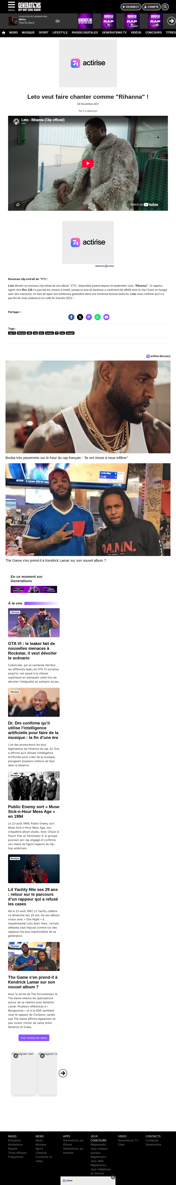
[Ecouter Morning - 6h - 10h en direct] (34, 589)
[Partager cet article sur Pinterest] (88, 319)
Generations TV (114, 32)
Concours (153, 32)
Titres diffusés (17, 1152)
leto (41, 333)
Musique (28, 32)
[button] (24, 1073)
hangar (70, 333)
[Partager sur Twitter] (79, 319)
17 (57, 333)
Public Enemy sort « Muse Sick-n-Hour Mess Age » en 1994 (33, 811)
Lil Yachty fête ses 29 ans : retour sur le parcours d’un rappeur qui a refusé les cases (33, 896)
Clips (121, 1144)
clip (29, 333)
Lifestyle (60, 32)
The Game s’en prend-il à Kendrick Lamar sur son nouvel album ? (32, 982)
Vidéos (136, 32)
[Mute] (57, 21)
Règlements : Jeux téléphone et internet (101, 1169)
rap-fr (12, 333)
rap (35, 333)
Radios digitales (85, 32)
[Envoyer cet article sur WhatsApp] (97, 319)
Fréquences (15, 1157)
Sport (43, 32)
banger (49, 333)
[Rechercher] (165, 6)
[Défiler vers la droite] (63, 1073)
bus (62, 333)
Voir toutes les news (34, 1038)
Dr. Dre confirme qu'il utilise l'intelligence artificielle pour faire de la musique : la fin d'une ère (33, 730)
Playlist (12, 1148)
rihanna (21, 333)
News (13, 32)
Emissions (14, 1140)
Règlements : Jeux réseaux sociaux (99, 1148)
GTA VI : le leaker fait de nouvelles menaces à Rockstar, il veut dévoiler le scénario (32, 650)
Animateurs (15, 1144)
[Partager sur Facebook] (70, 319)
